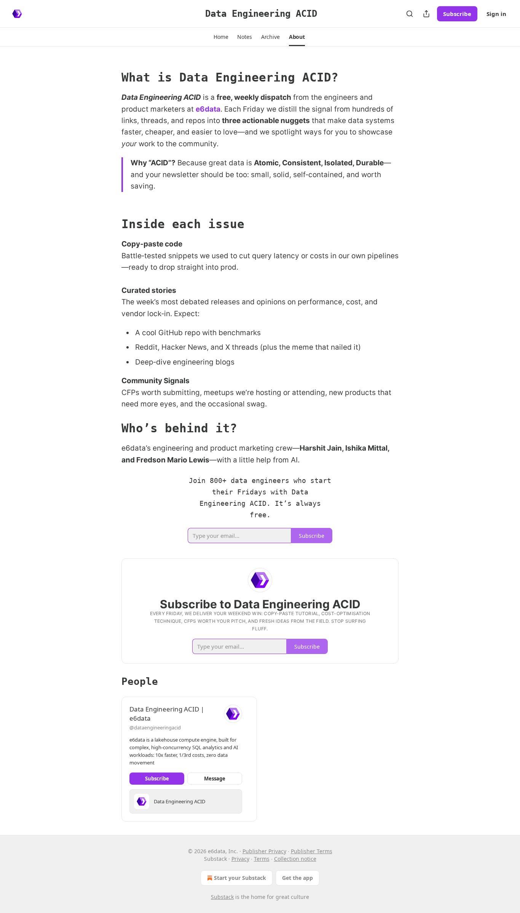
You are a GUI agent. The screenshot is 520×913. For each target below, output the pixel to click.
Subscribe (457, 14)
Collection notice (295, 858)
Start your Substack (240, 877)
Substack (222, 896)
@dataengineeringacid (155, 727)
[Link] (111, 78)
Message (214, 778)
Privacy (240, 858)
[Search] (409, 13)
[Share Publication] (426, 13)
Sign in (496, 14)
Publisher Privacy (264, 851)
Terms (262, 858)
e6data (208, 109)
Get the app (297, 877)
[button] (221, 37)
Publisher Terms (311, 851)
